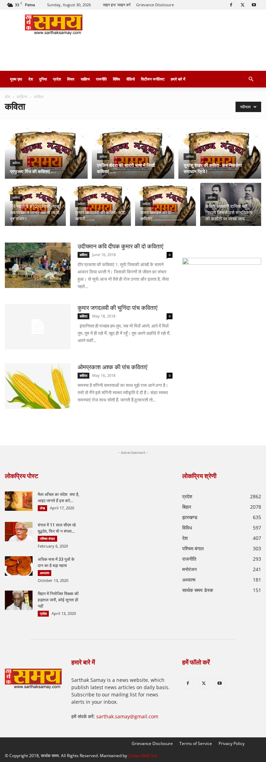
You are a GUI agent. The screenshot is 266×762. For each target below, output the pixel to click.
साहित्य (85, 79)
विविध (116, 79)
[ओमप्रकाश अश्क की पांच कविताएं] (38, 386)
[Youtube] (254, 5)
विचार (70, 79)
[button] (250, 79)
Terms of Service (195, 743)
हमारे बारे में (178, 79)
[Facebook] (231, 5)
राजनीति (101, 79)
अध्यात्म (44, 572)
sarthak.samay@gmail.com (127, 716)
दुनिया (43, 79)
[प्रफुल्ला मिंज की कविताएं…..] (46, 153)
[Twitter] (242, 5)
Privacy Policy (232, 743)
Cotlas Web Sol (142, 756)
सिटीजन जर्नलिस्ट (153, 79)
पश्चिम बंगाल (47, 538)
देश (30, 79)
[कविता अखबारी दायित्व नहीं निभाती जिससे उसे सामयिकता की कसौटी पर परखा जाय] (230, 206)
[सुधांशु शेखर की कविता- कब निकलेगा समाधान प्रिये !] (219, 153)
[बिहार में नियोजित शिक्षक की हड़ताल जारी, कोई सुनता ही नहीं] (19, 600)
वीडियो (130, 79)
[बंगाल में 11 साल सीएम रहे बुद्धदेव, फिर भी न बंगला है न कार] (19, 531)
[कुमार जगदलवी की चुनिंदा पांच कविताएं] (38, 326)
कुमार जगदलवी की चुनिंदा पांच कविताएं (117, 307)
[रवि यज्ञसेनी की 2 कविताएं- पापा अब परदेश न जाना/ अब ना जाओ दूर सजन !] (35, 206)
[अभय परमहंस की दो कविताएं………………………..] (165, 206)
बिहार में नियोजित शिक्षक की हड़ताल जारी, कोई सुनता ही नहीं (58, 600)
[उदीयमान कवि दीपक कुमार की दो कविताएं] (38, 265)
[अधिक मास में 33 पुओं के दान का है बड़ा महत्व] (19, 566)
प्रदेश (57, 79)
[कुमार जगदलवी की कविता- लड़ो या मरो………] (100, 206)
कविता (16, 163)
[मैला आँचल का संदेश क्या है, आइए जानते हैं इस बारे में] (19, 501)
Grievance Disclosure (155, 4)
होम (7, 97)
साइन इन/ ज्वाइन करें (117, 4)
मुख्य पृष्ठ (16, 79)
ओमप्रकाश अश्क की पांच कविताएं (112, 367)
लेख (42, 508)
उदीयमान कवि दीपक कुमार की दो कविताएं (120, 246)
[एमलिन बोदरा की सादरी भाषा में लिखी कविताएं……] (133, 153)
